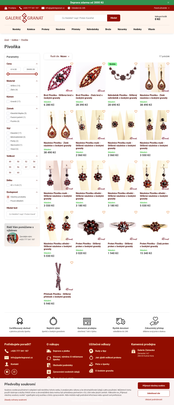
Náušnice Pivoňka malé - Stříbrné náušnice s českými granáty (90, 146)
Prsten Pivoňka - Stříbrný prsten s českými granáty (88, 245)
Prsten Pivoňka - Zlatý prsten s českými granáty (154, 245)
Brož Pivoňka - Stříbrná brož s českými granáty (58, 96)
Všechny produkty (18, 197)
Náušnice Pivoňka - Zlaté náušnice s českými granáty (153, 96)
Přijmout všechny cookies (154, 386)
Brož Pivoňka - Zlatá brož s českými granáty (89, 96)
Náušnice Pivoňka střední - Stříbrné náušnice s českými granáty (90, 196)
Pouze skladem (16, 201)
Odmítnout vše (153, 393)
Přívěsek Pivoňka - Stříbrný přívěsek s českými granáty (57, 295)
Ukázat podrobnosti (153, 399)
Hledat (113, 18)
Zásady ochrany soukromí (15, 400)
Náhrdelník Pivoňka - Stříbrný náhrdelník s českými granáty (122, 96)
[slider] (8, 74)
